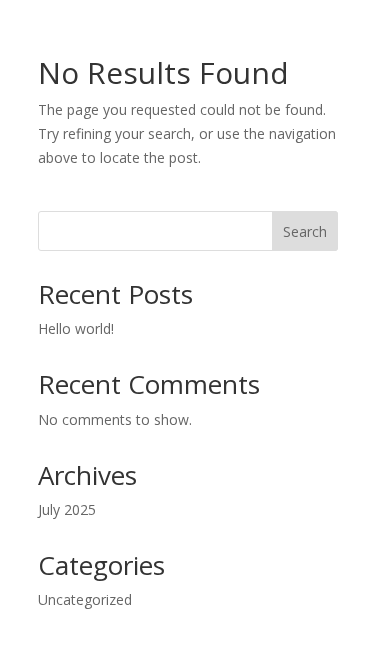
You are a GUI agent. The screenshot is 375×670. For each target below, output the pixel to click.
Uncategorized (85, 599)
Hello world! (76, 328)
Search (305, 231)
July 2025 (67, 509)
